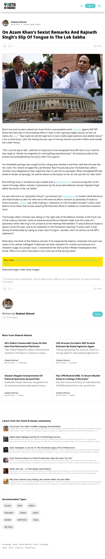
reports (23, 202)
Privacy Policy (30, 548)
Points (35, 544)
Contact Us (19, 548)
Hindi (20, 505)
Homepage (6, 544)
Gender (8, 519)
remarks (77, 129)
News (35, 519)
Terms (11, 548)
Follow (97, 314)
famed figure (68, 196)
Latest (35, 512)
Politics (31, 505)
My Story (8, 527)
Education (9, 512)
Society (8, 505)
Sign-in (90, 6)
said (15, 135)
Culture (23, 512)
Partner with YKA (25, 544)
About (15, 544)
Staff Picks (22, 519)
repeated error (63, 181)
